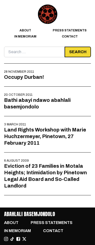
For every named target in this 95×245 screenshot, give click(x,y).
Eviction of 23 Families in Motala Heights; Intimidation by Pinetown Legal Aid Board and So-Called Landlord (45, 176)
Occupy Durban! (24, 77)
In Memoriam (25, 36)
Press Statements (70, 30)
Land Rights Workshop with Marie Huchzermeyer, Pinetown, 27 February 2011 (45, 136)
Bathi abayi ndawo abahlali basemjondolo (37, 103)
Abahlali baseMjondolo (29, 214)
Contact (70, 36)
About (25, 30)
